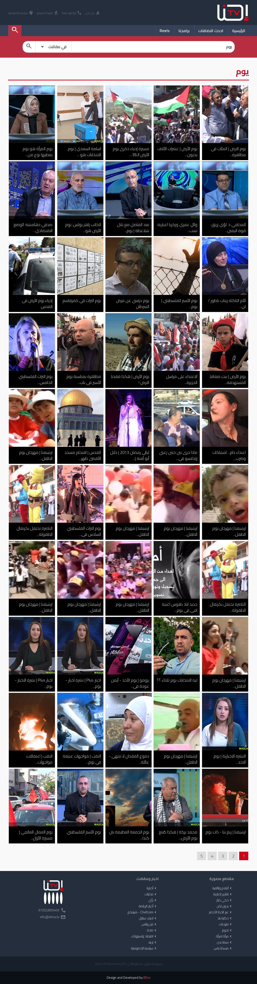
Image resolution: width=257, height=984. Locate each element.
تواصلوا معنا (72, 13)
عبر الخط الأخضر (221, 912)
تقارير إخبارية (223, 894)
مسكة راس (223, 948)
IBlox (147, 977)
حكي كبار (224, 900)
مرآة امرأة (224, 936)
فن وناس (149, 924)
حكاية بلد (225, 918)
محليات (151, 894)
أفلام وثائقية (222, 888)
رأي (153, 900)
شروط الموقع (47, 13)
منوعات (226, 924)
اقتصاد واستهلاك (144, 936)
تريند (152, 942)
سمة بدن (225, 942)
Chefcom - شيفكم (142, 912)
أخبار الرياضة (148, 906)
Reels (165, 30)
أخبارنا (152, 888)
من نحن (92, 13)
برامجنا (183, 30)
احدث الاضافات (210, 30)
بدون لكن (225, 906)
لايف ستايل (148, 918)
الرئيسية (238, 30)
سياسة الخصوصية (20, 13)
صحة (152, 930)
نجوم (227, 930)
